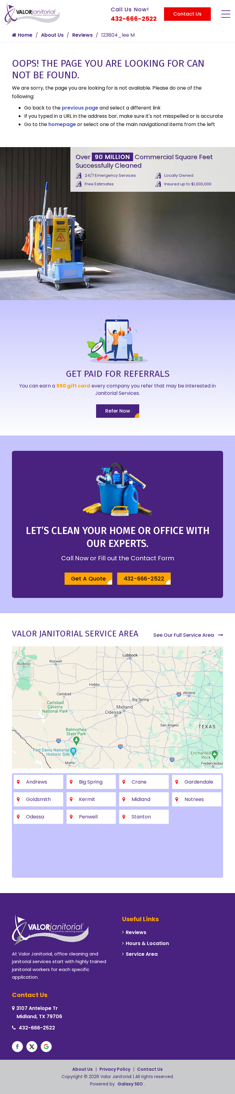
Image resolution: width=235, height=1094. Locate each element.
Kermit (87, 799)
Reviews (82, 35)
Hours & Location (147, 943)
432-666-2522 (134, 18)
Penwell (88, 816)
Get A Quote (88, 578)
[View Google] (46, 1046)
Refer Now (117, 410)
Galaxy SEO (130, 1084)
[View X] (31, 1046)
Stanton (141, 816)
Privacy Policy (114, 1069)
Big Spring (91, 781)
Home (24, 35)
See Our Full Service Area (184, 635)
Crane (139, 781)
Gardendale (199, 781)
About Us (52, 35)
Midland (141, 799)
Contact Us (187, 13)
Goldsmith (38, 799)
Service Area (142, 954)
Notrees (194, 799)
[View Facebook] (17, 1046)
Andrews (36, 781)
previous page (80, 107)
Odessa (35, 816)
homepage (62, 124)
